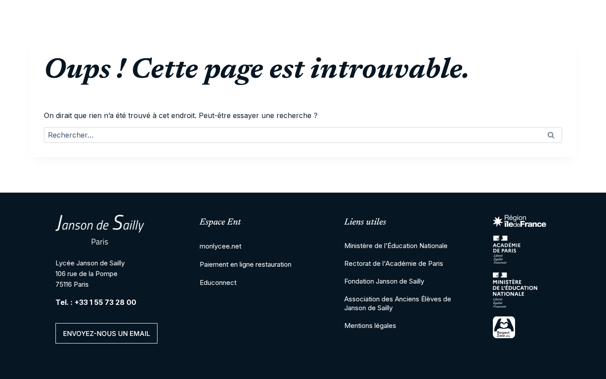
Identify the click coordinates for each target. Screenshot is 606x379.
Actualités (538, 53)
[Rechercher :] (303, 135)
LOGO (89, 53)
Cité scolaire (165, 53)
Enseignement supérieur (384, 53)
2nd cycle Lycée (289, 53)
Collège (224, 53)
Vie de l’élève (474, 53)
